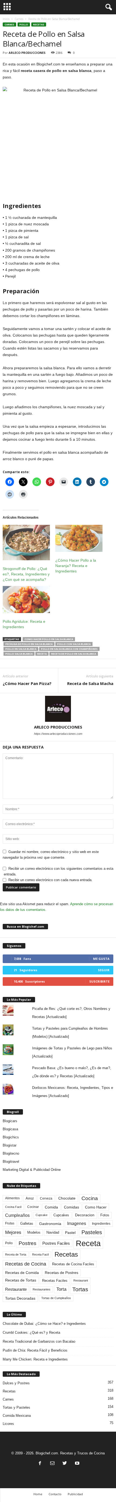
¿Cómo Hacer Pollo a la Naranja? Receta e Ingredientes (75, 565)
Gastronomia (50, 1223)
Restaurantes (41, 1289)
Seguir (104, 970)
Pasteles (91, 1232)
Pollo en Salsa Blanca (20, 649)
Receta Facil (40, 1254)
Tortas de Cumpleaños (56, 1298)
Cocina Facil (13, 1206)
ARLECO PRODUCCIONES (27, 53)
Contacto (55, 1494)
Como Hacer (96, 1207)
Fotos (104, 1215)
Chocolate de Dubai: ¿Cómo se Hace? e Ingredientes (44, 1324)
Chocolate (67, 1198)
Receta (42, 654)
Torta (61, 1289)
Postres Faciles (56, 1243)
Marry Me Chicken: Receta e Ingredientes (35, 1359)
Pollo (23, 24)
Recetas (38, 24)
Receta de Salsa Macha (90, 683)
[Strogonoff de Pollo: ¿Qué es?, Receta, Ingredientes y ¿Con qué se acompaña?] (26, 542)
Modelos (33, 1232)
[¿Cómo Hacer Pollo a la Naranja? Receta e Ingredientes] (79, 538)
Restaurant (80, 1280)
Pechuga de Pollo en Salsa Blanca (29, 644)
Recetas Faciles (54, 1281)
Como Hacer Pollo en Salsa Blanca (49, 639)
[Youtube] (76, 1464)
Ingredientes (101, 1224)
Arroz (30, 1198)
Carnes (19, 19)
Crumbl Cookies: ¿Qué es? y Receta (31, 1332)
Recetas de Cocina (25, 1264)
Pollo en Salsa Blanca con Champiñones (69, 649)
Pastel (70, 1232)
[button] (108, 7)
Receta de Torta (15, 1254)
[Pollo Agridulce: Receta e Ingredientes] (26, 599)
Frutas (9, 1223)
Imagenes (76, 1223)
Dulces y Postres (16, 1383)
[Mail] (52, 1464)
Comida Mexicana (17, 1416)
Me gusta (101, 959)
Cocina (89, 1198)
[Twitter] (65, 1464)
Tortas (80, 1289)
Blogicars (10, 1121)
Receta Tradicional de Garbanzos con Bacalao (39, 1341)
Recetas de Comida (22, 1272)
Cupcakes (61, 1215)
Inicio (6, 19)
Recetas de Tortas (20, 1280)
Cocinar (33, 1207)
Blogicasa (10, 1129)
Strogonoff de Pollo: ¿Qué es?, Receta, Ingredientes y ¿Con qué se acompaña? (26, 574)
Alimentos (12, 1198)
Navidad (52, 1232)
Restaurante (16, 1289)
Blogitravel (11, 1162)
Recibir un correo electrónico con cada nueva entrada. (50, 880)
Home (37, 1494)
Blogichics (11, 1137)
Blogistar (9, 1145)
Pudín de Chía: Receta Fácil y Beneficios (35, 1350)
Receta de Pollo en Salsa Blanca (73, 654)
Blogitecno (11, 1153)
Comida (51, 1207)
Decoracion (84, 1215)
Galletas (26, 1224)
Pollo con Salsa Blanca (74, 644)
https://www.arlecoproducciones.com (58, 733)
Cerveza (46, 1198)
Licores (8, 1424)
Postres (27, 1243)
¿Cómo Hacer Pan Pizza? (27, 683)
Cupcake (41, 1215)
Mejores (13, 1232)
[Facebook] (40, 1464)
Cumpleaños (17, 1215)
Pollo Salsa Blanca (19, 654)
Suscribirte (99, 981)
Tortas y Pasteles (16, 1407)
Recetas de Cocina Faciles (73, 1264)
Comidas (71, 1207)
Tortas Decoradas (20, 1298)
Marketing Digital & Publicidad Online (32, 1170)
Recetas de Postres (61, 1272)
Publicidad (75, 1494)
